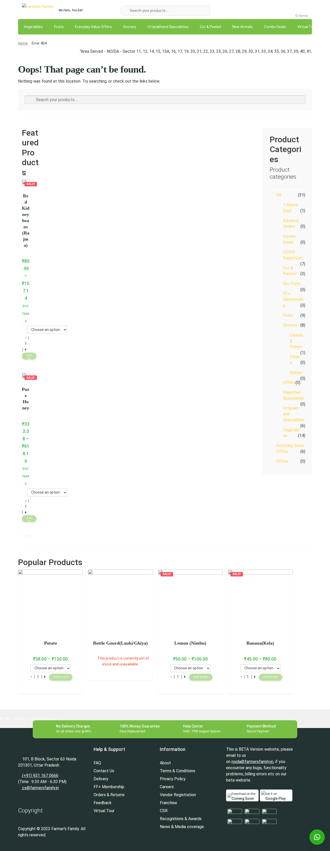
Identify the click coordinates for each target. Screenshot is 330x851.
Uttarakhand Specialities (167, 27)
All (278, 194)
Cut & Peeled (210, 27)
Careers (167, 786)
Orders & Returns (109, 794)
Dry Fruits (292, 283)
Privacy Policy (173, 778)
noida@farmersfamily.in (252, 761)
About (165, 762)
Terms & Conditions (177, 770)
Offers (289, 382)
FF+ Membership (293, 299)
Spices (296, 372)
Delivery (101, 778)
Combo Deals (275, 27)
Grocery (129, 27)
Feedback (103, 802)
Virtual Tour (307, 27)
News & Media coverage (182, 826)
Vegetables (33, 27)
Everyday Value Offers (93, 27)
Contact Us (104, 770)
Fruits (59, 27)
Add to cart (29, 356)
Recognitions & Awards (181, 818)
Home (23, 43)
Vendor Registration (178, 794)
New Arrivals (242, 27)
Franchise (168, 802)
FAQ (97, 762)
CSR (164, 810)
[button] (317, 837)
